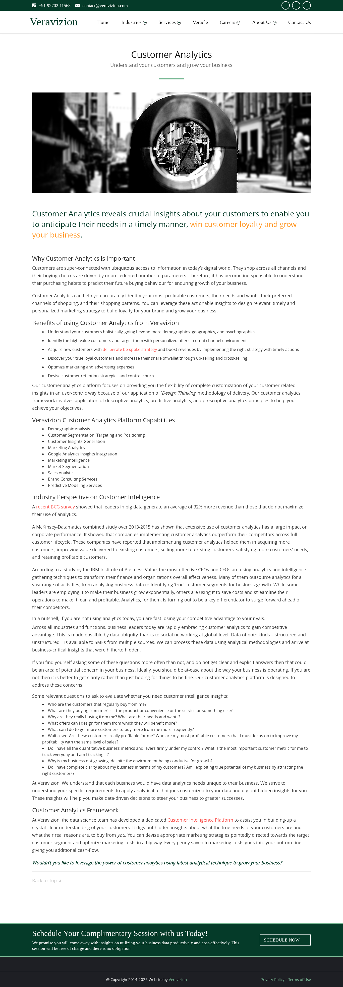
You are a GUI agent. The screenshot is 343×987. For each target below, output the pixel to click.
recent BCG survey (55, 507)
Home (103, 22)
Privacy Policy (272, 979)
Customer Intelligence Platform (200, 820)
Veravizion (178, 979)
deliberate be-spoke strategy (130, 349)
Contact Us (299, 22)
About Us (261, 22)
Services (167, 22)
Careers (227, 22)
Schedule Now (282, 940)
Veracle (200, 22)
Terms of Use (299, 979)
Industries (131, 22)
